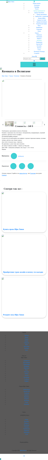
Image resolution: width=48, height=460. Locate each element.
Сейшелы (26, 342)
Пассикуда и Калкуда (39, 51)
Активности (27, 360)
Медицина (26, 366)
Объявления (26, 364)
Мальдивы (26, 346)
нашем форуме (23, 173)
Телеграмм (33, 173)
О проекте (36, 53)
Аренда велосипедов (41, 22)
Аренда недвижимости (39, 10)
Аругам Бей (39, 44)
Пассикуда (26, 425)
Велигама (39, 40)
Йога (26, 370)
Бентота (39, 47)
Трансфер (36, 7)
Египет (26, 341)
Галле (39, 49)
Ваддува (26, 398)
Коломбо (39, 46)
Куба (26, 344)
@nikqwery (21, 156)
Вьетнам (26, 348)
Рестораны (26, 377)
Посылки (26, 371)
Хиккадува (39, 36)
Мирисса (39, 38)
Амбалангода (26, 389)
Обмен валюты (36, 3)
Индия (26, 337)
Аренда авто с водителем (41, 16)
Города (37, 33)
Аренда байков (41, 18)
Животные (26, 368)
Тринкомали (39, 42)
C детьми (26, 379)
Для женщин (26, 362)
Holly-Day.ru (23, 450)
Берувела (26, 396)
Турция (26, 339)
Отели (39, 31)
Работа (26, 373)
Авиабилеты (39, 27)
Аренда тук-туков (41, 20)
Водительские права (41, 23)
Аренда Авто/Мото (39, 12)
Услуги (37, 9)
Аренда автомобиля (42, 14)
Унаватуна (39, 35)
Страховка (39, 29)
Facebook (4, 175)
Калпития (26, 404)
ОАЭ (26, 350)
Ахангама (26, 393)
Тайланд (26, 335)
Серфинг (26, 381)
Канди (26, 419)
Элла (26, 434)
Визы (39, 25)
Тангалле (26, 427)
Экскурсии (37, 5)
